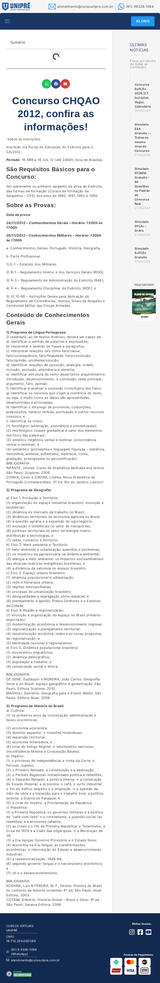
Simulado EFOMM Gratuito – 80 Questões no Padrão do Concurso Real (142, 186)
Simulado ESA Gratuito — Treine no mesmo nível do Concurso (143, 137)
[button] (7, 21)
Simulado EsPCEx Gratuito (142, 253)
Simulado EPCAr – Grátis (142, 226)
